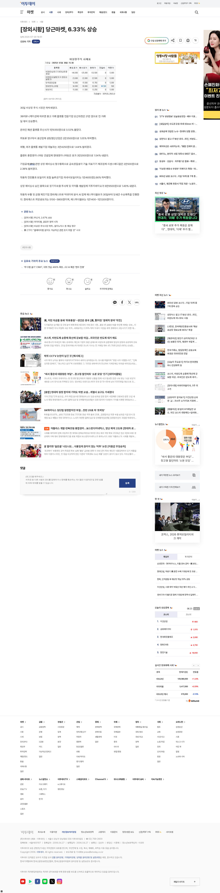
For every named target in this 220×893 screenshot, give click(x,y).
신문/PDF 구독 (186, 3)
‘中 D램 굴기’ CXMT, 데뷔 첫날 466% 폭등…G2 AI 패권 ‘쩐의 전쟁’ (54, 267)
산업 (78, 722)
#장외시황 (26, 247)
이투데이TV (63, 779)
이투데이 (23, 22)
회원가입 (167, 3)
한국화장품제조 (166, 637)
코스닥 (188, 614)
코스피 (166, 614)
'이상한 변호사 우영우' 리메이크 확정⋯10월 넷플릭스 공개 (185, 168)
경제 (97, 722)
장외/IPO (69, 12)
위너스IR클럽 (119, 779)
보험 (40, 737)
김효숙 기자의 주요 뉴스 (36, 261)
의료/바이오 (80, 756)
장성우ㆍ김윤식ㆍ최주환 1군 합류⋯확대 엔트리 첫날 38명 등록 (187, 161)
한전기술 (163, 652)
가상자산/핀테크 (45, 752)
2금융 (41, 742)
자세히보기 (54, 261)
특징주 (80, 12)
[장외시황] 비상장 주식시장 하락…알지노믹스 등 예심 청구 (50, 226)
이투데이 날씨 (138, 779)
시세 (59, 12)
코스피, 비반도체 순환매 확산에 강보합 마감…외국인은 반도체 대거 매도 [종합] (182, 377)
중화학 (78, 742)
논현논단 (179, 727)
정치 (137, 722)
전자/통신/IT (81, 732)
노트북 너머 (180, 756)
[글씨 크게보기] (195, 40)
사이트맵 (169, 832)
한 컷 (41, 799)
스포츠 (22, 809)
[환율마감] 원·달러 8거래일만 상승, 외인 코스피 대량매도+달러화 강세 (182, 413)
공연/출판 (24, 804)
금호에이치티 (165, 629)
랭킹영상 (61, 789)
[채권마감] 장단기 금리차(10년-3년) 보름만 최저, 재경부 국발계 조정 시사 (182, 342)
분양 (59, 742)
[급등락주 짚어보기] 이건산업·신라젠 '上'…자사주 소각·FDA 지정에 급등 (182, 401)
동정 (158, 756)
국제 (115, 722)
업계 (59, 732)
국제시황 (123, 12)
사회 (159, 722)
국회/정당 (139, 732)
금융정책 (42, 727)
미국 (115, 737)
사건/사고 (160, 737)
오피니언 (179, 722)
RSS (196, 3)
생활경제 (98, 737)
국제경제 (117, 727)
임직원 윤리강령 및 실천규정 (88, 857)
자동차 (78, 737)
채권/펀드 (103, 12)
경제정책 (98, 727)
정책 (59, 737)
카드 (40, 747)
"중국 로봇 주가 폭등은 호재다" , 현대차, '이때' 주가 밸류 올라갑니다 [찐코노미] (177, 229)
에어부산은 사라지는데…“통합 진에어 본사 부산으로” (182, 146)
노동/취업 (160, 742)
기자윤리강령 (70, 857)
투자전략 (91, 12)
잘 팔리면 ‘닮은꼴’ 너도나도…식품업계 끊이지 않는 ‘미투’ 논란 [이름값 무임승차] (85, 446)
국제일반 (117, 732)
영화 (21, 794)
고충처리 (102, 832)
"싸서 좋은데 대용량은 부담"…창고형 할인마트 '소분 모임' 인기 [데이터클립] (83, 374)
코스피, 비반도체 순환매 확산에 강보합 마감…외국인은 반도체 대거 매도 (80, 337)
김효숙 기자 (25, 41)
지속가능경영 (156, 779)
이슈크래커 (43, 784)
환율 (113, 12)
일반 (133, 12)
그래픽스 (42, 794)
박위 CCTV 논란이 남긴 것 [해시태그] (63, 355)
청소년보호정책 (87, 832)
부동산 (60, 722)
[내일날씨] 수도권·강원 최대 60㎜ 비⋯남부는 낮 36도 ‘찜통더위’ (188, 124)
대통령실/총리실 (141, 727)
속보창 (175, 3)
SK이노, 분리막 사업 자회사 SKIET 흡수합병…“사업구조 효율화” (188, 153)
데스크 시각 (180, 742)
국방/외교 (139, 737)
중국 (115, 742)
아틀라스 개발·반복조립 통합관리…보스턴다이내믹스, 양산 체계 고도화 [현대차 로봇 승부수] (94, 428)
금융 (41, 722)
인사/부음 (160, 752)
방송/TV (23, 789)
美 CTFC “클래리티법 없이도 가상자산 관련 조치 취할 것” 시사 (52, 230)
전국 (158, 747)
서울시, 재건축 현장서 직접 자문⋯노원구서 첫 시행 (181, 183)
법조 (158, 727)
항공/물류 (80, 747)
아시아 (116, 747)
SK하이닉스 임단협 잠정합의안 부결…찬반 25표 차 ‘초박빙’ (74, 410)
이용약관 (53, 832)
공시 (43, 12)
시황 (51, 12)
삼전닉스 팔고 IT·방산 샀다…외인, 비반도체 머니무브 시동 (184, 139)
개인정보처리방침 (69, 832)
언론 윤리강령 (57, 857)
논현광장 (179, 732)
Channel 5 (100, 779)
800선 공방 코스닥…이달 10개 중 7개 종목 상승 (180, 176)
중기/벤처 (80, 761)
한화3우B (164, 644)
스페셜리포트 (81, 779)
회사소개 (41, 832)
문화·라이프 (25, 779)
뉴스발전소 (43, 779)
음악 (21, 799)
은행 (40, 732)
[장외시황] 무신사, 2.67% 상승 (38, 217)
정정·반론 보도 (128, 832)
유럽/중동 (117, 752)
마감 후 (178, 747)
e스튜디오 (61, 784)
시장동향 (61, 727)
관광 (21, 784)
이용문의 (113, 832)
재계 (78, 727)
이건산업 (163, 621)
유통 (78, 752)
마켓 (30, 12)
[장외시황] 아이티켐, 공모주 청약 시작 (41, 222)
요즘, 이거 (42, 789)
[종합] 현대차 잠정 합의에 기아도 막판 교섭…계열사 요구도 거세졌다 (79, 392)
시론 (177, 737)
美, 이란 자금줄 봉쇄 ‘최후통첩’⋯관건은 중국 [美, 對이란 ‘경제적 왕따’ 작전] (83, 320)
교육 (158, 732)
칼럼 (177, 752)
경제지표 (98, 732)
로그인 (159, 3)
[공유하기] (173, 40)
